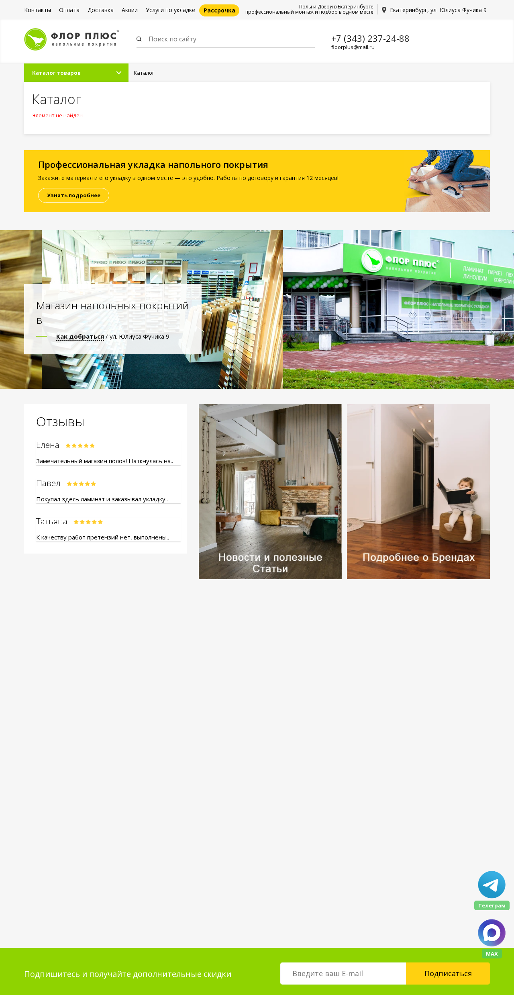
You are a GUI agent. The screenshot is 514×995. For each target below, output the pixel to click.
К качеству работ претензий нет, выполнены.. (102, 537)
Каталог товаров (56, 72)
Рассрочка (219, 10)
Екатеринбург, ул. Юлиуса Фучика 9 (438, 10)
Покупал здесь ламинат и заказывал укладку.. (102, 499)
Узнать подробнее (73, 195)
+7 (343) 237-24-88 (370, 38)
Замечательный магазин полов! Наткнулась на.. (104, 461)
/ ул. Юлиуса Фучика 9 (112, 336)
